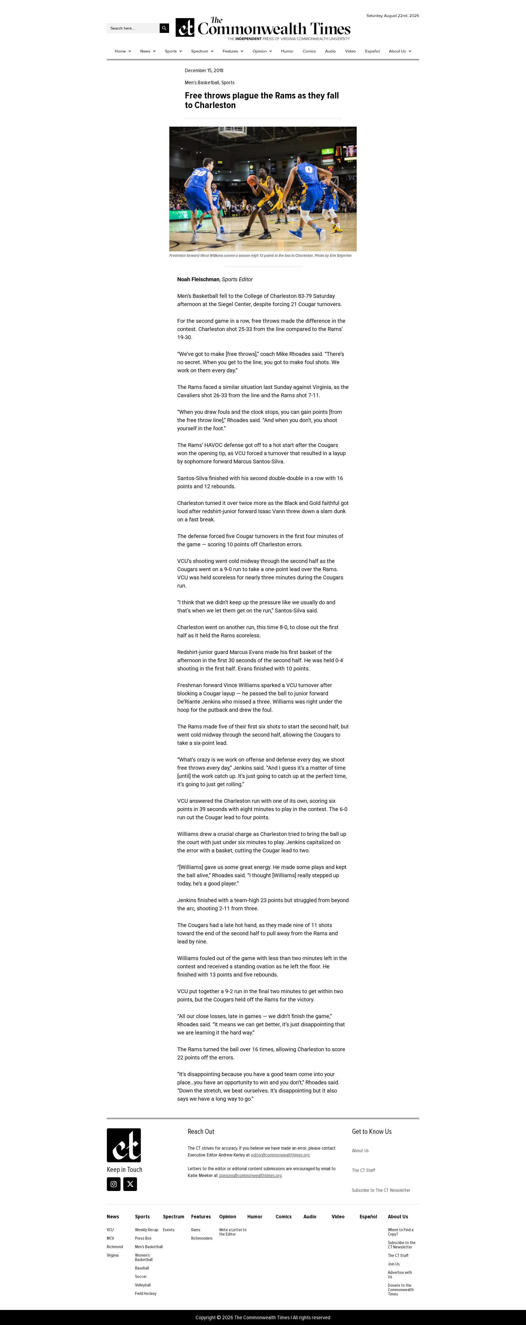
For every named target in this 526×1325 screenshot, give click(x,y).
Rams (195, 1230)
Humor (287, 51)
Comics (309, 51)
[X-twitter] (130, 1184)
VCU (110, 1230)
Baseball (142, 1268)
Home (120, 51)
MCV (110, 1238)
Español (372, 51)
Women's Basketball (144, 1257)
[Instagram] (114, 1184)
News (145, 51)
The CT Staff (363, 1170)
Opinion (260, 51)
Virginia (113, 1255)
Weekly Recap (146, 1230)
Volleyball (143, 1285)
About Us (397, 51)
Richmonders (202, 1238)
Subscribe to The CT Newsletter (381, 1190)
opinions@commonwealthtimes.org (250, 1175)
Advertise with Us (400, 1275)
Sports (171, 51)
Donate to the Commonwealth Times (401, 1290)
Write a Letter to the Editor (233, 1232)
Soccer (141, 1276)
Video (350, 51)
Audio (330, 51)
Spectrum (199, 51)
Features (230, 51)
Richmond (115, 1247)
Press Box (143, 1238)
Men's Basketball (149, 1247)
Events (169, 1230)
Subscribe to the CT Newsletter (402, 1245)
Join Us (394, 1264)
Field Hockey (145, 1293)
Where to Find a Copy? (400, 1232)
